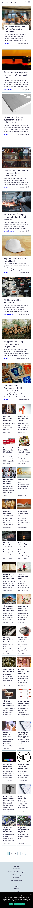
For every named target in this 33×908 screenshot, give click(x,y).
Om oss (16, 891)
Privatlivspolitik (19, 904)
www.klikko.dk (18, 880)
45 (22, 853)
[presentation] (4, 18)
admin (7, 43)
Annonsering (16, 889)
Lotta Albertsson (9, 231)
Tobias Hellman (8, 90)
